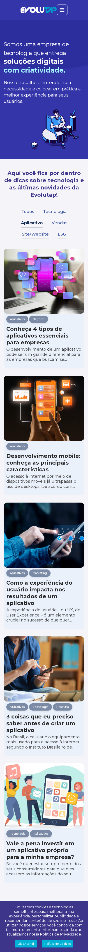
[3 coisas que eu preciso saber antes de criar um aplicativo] (44, 669)
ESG (62, 234)
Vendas (59, 222)
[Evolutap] (39, 10)
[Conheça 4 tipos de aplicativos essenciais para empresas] (44, 281)
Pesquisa (62, 707)
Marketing (40, 573)
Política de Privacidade (60, 934)
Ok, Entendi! (26, 943)
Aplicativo (32, 222)
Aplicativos (17, 319)
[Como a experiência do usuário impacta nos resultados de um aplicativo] (44, 535)
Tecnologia (55, 211)
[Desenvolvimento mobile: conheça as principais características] (44, 408)
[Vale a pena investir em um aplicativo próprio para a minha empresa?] (44, 795)
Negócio (38, 319)
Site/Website (35, 234)
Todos (27, 211)
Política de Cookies (57, 943)
